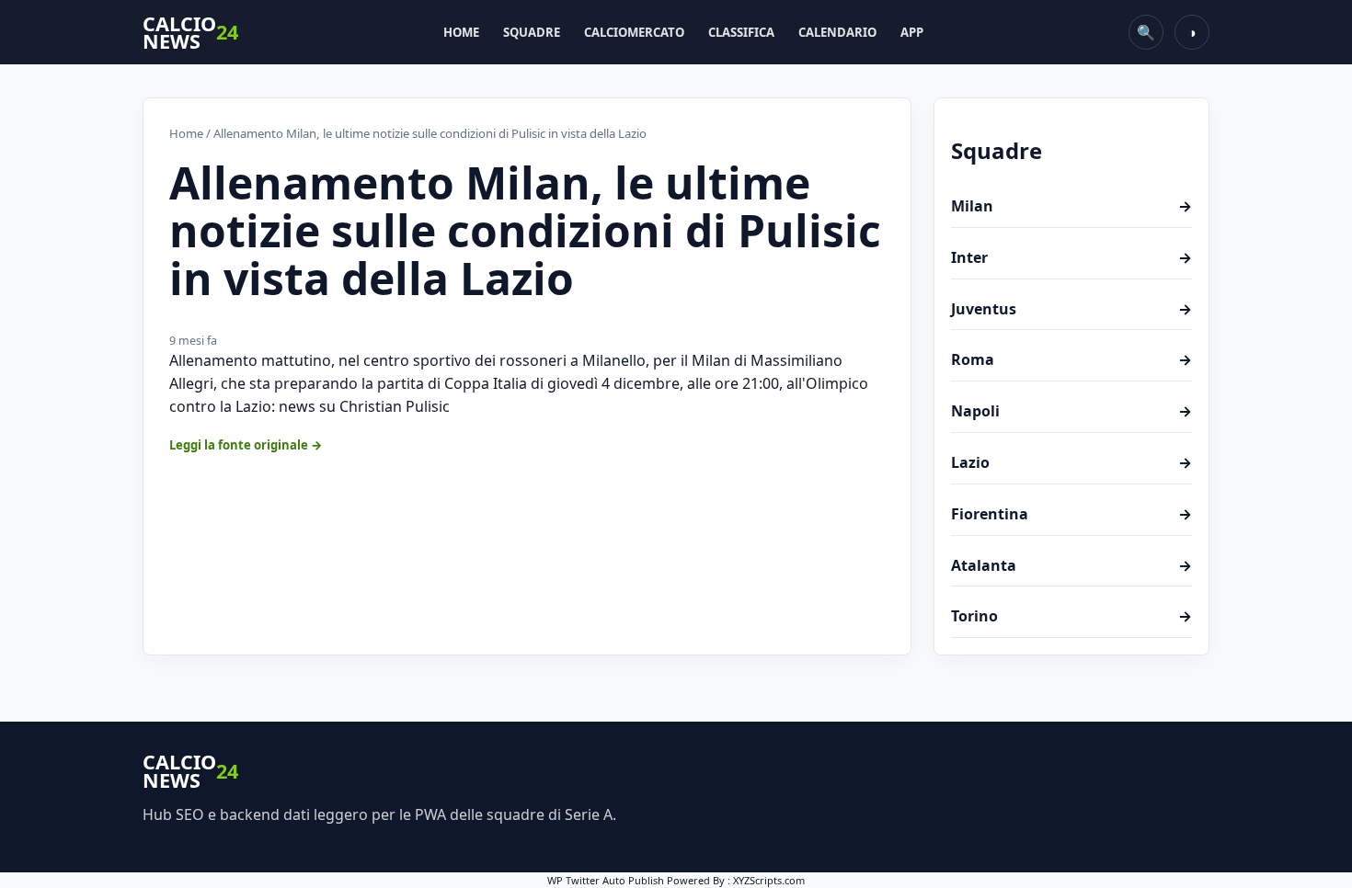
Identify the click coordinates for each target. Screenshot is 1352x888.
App (911, 32)
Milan (1071, 206)
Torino (1071, 616)
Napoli (1071, 411)
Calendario (837, 32)
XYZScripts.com (769, 880)
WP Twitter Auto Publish (605, 880)
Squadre (531, 32)
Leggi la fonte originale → (246, 445)
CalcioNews (190, 33)
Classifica (741, 32)
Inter (1071, 257)
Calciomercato (634, 32)
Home (461, 32)
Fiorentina (1071, 514)
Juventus (1071, 309)
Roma (1071, 359)
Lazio (1071, 462)
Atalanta (1071, 565)
